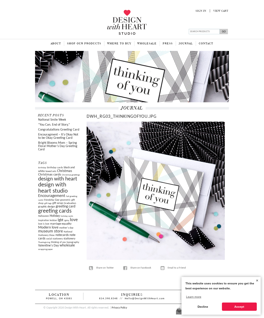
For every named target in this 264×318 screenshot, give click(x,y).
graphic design (46, 206)
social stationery (54, 239)
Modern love (48, 228)
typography (73, 242)
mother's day (66, 227)
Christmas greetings (71, 175)
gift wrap (57, 203)
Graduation (70, 203)
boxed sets (51, 171)
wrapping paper (45, 249)
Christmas (64, 171)
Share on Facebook (140, 267)
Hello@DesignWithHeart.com (145, 298)
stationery (69, 238)
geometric (65, 200)
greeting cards (55, 211)
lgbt (60, 220)
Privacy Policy (119, 307)
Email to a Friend (177, 267)
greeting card (65, 206)
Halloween (43, 216)
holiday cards (67, 216)
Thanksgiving (44, 242)
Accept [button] (239, 306)
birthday (42, 168)
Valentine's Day (48, 245)
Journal (186, 43)
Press (168, 43)
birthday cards (55, 167)
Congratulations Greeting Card (58, 129)
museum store (50, 231)
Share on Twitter (105, 267)
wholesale (67, 245)
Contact (206, 43)
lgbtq (66, 220)
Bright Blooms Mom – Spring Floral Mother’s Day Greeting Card (57, 146)
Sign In (201, 11)
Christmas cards (49, 174)
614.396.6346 (108, 298)
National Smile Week (52, 119)
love (74, 220)
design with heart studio (53, 188)
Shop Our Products (84, 43)
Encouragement (51, 196)
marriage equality (61, 223)
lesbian (53, 220)
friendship (49, 200)
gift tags (48, 203)
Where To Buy (119, 43)
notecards (62, 235)
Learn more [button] (193, 296)
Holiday (55, 216)
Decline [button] (203, 306)
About (56, 43)
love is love (43, 224)
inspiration (43, 220)
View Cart (220, 11)
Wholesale (147, 43)
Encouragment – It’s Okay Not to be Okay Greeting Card (58, 136)
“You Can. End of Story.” (54, 124)
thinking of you (58, 242)
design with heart (57, 179)
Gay (57, 199)
